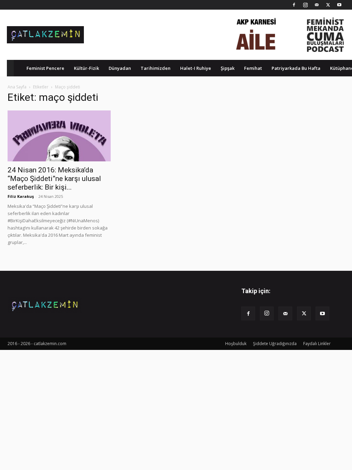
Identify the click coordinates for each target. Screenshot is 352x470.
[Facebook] (294, 5)
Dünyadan (120, 68)
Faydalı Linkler (317, 343)
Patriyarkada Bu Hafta (296, 68)
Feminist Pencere (45, 68)
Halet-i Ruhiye (195, 68)
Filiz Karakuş (21, 196)
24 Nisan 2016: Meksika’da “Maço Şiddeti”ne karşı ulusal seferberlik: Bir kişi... (54, 178)
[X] (328, 5)
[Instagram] (305, 5)
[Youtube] (339, 5)
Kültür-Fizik (86, 68)
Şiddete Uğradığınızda (275, 343)
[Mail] (316, 5)
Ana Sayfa (17, 87)
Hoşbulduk (235, 343)
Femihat (253, 68)
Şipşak (227, 68)
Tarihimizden (155, 68)
